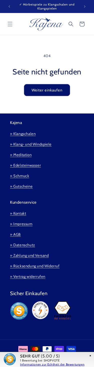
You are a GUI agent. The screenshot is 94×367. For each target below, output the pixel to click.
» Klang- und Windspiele (31, 144)
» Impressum (21, 224)
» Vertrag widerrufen (27, 276)
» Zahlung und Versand (29, 255)
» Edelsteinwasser (25, 165)
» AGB (15, 234)
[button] (10, 24)
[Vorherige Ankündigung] (9, 6)
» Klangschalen (23, 134)
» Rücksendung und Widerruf (35, 266)
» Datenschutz (22, 245)
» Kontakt (18, 213)
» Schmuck (19, 176)
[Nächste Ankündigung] (84, 6)
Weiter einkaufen (47, 90)
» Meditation (21, 155)
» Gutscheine (21, 186)
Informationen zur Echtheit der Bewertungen (52, 364)
